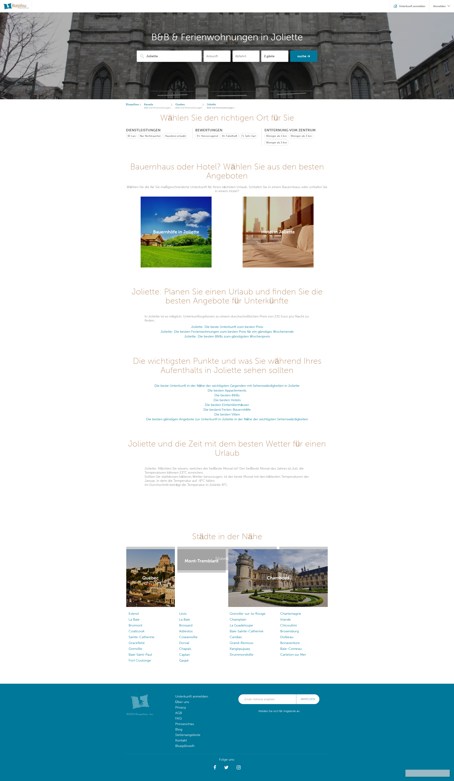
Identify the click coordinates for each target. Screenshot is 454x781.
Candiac (236, 695)
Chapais (185, 706)
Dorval (184, 700)
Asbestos (186, 689)
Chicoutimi (288, 683)
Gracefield (136, 700)
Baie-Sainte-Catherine (247, 689)
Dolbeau (286, 695)
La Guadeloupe (241, 683)
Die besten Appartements (227, 390)
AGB (178, 770)
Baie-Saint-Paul (140, 712)
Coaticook (137, 689)
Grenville (135, 706)
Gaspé (184, 718)
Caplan (184, 712)
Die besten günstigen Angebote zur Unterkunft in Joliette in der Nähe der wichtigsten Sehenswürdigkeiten (227, 419)
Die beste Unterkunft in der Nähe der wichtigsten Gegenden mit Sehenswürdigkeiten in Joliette (227, 386)
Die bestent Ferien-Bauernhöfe (227, 410)
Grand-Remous (241, 700)
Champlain (238, 677)
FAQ (178, 776)
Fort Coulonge (140, 718)
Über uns (182, 759)
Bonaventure (290, 700)
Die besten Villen (227, 414)
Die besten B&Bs (227, 395)
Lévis (183, 671)
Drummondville (241, 712)
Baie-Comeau (291, 706)
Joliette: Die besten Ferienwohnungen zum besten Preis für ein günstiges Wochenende (227, 332)
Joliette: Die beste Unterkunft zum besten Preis (227, 327)
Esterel (134, 671)
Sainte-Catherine (141, 695)
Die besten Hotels (227, 400)
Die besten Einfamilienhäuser (227, 405)
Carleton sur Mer (293, 712)
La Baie (134, 677)
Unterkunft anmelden (191, 754)
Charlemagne (290, 671)
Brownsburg (289, 689)
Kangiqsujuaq (240, 706)
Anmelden (308, 756)
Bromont (135, 683)
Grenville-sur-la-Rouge (247, 671)
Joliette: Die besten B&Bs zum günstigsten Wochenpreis (227, 336)
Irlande (285, 677)
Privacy (180, 765)
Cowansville (188, 695)
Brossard (185, 683)
